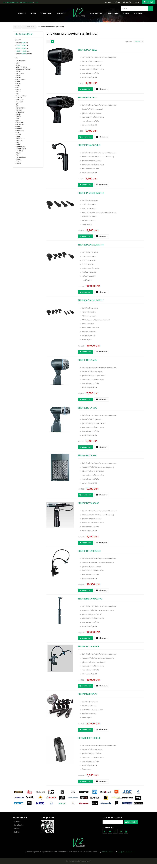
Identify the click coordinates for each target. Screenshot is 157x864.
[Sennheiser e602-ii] (60, 750)
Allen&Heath (21, 61)
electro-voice (21, 96)
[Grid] (48, 41)
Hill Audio (19, 100)
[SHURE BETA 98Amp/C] (60, 610)
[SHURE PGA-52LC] (60, 61)
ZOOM (18, 163)
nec (17, 118)
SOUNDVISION (21, 149)
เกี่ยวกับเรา (17, 821)
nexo (18, 120)
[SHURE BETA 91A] (60, 467)
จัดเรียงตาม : (128, 42)
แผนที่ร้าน (16, 828)
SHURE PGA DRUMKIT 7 (91, 300)
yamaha (19, 161)
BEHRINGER (20, 73)
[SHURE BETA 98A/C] (60, 515)
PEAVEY (18, 126)
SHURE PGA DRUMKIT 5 (91, 245)
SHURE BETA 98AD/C (89, 551)
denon (18, 89)
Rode (18, 137)
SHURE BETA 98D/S (88, 646)
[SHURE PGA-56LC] (60, 109)
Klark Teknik (20, 108)
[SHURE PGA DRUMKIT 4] (60, 205)
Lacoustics (20, 112)
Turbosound (21, 157)
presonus (20, 130)
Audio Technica (21, 67)
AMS (17, 63)
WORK (18, 159)
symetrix (19, 151)
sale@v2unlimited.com (29, 2)
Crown (18, 83)
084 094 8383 (11, 2)
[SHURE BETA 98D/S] (60, 658)
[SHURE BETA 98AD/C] (60, 563)
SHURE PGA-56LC (88, 97)
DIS (17, 94)
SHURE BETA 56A (87, 408)
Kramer (19, 110)
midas (18, 116)
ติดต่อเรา (16, 832)
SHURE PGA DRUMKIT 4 (91, 193)
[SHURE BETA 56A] (60, 419)
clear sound (21, 79)
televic (18, 153)
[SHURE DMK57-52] (60, 706)
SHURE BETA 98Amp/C (90, 599)
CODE (18, 81)
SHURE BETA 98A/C (88, 503)
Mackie (18, 114)
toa (17, 155)
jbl (17, 104)
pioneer (19, 128)
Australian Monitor (23, 69)
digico (18, 92)
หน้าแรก (16, 27)
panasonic (20, 124)
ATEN (18, 65)
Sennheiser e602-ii (89, 738)
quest (18, 135)
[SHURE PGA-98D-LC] (60, 157)
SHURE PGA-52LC (88, 50)
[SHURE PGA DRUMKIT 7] (60, 312)
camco (18, 77)
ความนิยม (137, 42)
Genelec (19, 98)
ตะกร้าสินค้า (149, 2)
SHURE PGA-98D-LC (89, 145)
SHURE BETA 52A (87, 360)
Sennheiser (20, 139)
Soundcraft (20, 147)
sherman (19, 141)
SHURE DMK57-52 (88, 694)
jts (17, 106)
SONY (18, 145)
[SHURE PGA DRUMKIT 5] (60, 256)
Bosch (18, 75)
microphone (29, 27)
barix (18, 71)
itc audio (19, 102)
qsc (17, 132)
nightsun (19, 122)
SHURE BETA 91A (87, 455)
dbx (17, 87)
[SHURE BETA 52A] (60, 372)
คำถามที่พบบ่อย (18, 825)
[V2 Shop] (78, 13)
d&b (17, 85)
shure (18, 143)
